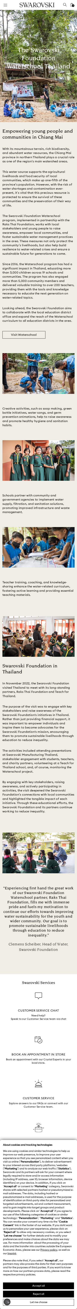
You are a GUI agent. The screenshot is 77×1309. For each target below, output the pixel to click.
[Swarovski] (37, 5)
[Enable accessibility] (7, 1302)
